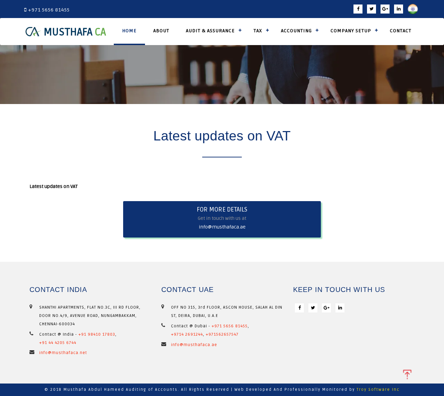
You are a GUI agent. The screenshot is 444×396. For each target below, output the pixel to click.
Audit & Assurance (210, 31)
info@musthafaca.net (63, 352)
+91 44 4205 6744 (57, 342)
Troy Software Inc (378, 389)
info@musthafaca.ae (222, 227)
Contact (400, 31)
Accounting (296, 31)
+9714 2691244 (187, 334)
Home (129, 31)
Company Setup (351, 31)
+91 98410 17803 (96, 334)
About (161, 31)
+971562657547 (222, 334)
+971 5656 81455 (230, 326)
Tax (258, 31)
